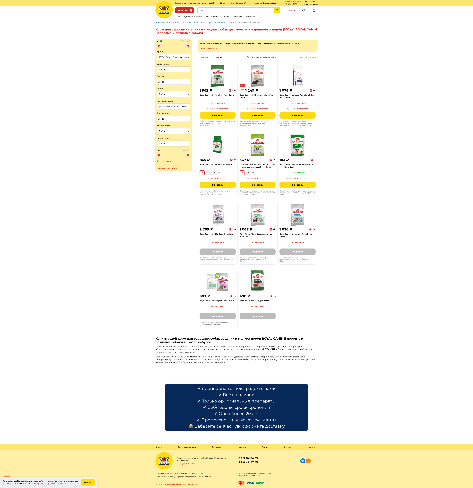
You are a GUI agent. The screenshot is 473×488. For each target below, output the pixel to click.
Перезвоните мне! (292, 1)
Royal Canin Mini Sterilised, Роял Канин (217, 234)
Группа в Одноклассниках (308, 460)
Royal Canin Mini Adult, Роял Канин (216, 164)
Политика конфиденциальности (170, 484)
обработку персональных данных (51, 483)
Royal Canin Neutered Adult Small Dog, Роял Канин (297, 96)
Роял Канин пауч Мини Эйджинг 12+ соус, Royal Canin (296, 165)
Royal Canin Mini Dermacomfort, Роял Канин (257, 96)
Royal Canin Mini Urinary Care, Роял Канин (295, 235)
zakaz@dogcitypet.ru (186, 463)
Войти (292, 10)
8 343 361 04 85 (311, 4)
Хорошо (88, 482)
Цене (217, 57)
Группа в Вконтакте (302, 460)
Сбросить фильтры (208, 48)
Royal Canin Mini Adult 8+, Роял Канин (217, 95)
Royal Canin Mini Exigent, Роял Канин (217, 301)
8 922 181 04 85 (311, 1)
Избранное (303, 10)
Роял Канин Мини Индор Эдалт (254, 301)
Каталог (183, 10)
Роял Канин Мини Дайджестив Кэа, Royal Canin (256, 235)
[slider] (159, 45)
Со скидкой (166, 161)
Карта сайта (193, 484)
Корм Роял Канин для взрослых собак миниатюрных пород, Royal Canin (257, 165)
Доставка (179, 3)
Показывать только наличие (263, 57)
